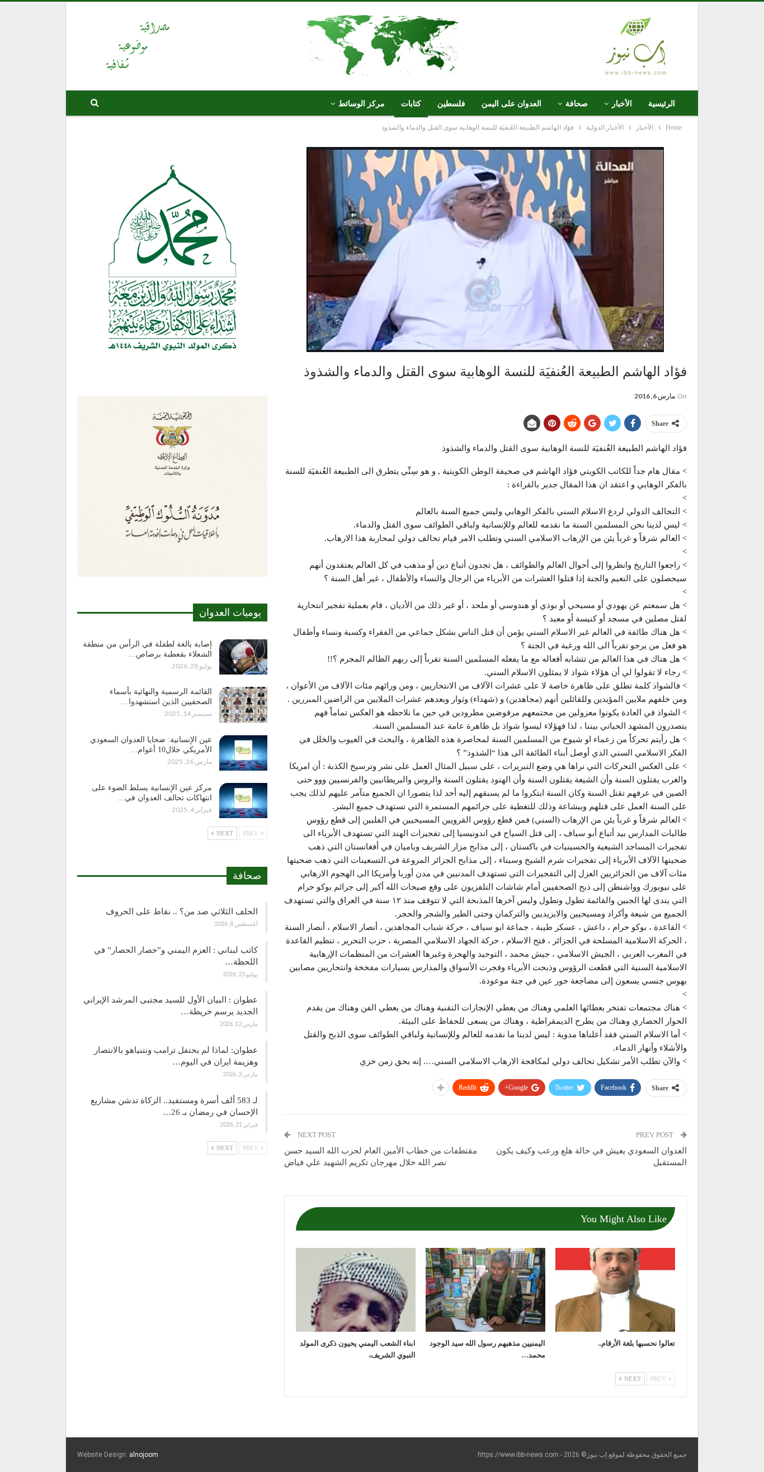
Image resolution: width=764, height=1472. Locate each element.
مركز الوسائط (361, 103)
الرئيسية (661, 103)
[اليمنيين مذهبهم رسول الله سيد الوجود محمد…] (485, 1290)
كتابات (411, 103)
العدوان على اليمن (511, 103)
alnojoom (143, 1455)
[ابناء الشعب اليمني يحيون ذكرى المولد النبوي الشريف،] (356, 1290)
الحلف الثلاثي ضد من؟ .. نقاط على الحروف (182, 911)
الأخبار (622, 103)
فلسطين (451, 103)
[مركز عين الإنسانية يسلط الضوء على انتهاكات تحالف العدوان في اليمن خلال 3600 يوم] (243, 801)
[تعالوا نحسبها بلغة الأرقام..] (615, 1290)
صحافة (576, 103)
